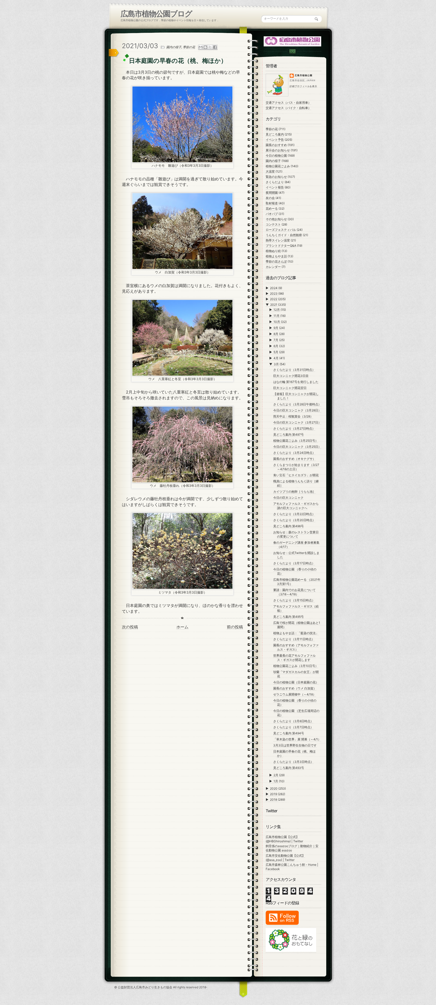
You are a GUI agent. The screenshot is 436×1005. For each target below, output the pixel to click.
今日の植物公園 (276, 155)
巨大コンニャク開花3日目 (291, 376)
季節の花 (189, 47)
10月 (277, 322)
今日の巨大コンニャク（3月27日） (297, 422)
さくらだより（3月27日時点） (294, 428)
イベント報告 (275, 187)
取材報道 (272, 203)
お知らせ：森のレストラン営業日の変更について (296, 534)
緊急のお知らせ (276, 177)
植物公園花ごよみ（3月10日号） (295, 666)
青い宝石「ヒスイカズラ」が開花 (296, 475)
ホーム (182, 626)
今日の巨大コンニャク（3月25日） (297, 447)
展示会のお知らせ (278, 150)
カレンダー (273, 267)
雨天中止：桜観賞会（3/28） (293, 416)
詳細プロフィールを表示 (303, 86)
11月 (277, 316)
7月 (276, 340)
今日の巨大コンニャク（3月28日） (297, 410)
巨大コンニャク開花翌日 (290, 388)
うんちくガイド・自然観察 (284, 235)
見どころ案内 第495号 (288, 617)
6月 (276, 346)
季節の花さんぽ (276, 261)
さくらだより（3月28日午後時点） (297, 404)
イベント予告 (275, 140)
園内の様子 (173, 47)
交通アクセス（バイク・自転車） (288, 108)
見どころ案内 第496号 (288, 526)
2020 (274, 788)
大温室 (270, 171)
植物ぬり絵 (273, 251)
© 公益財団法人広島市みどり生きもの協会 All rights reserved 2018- (161, 987)
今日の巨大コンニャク (288, 497)
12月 (277, 310)
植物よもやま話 (276, 256)
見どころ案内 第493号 (288, 768)
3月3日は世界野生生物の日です (295, 745)
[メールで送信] (200, 47)
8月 (276, 334)
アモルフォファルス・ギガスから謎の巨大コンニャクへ (296, 506)
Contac (292, 51)
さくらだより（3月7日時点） (293, 727)
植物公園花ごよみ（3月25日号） (295, 440)
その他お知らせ (276, 219)
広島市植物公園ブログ (156, 13)
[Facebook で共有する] (214, 47)
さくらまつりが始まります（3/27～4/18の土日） (296, 467)
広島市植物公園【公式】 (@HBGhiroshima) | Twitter (284, 839)
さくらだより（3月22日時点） (294, 514)
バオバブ (272, 214)
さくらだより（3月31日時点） (294, 370)
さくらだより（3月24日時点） (294, 453)
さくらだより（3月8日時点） (293, 721)
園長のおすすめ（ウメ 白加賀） (294, 688)
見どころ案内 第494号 (288, 733)
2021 (274, 304)
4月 (276, 358)
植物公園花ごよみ (278, 166)
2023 (274, 293)
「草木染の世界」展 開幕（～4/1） (297, 739)
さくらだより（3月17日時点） (294, 563)
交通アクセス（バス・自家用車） (288, 102)
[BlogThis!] (205, 47)
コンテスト (273, 224)
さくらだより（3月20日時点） (294, 520)
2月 (276, 775)
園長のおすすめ (276, 145)
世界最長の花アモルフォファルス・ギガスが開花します (294, 658)
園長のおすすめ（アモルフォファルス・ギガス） (296, 647)
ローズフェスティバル (281, 230)
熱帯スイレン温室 (278, 240)
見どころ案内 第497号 (288, 434)
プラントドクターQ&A (281, 245)
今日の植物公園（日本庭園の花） (296, 682)
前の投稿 (235, 626)
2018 (274, 799)
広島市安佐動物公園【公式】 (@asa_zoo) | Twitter (285, 858)
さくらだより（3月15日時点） (294, 600)
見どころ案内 (275, 134)
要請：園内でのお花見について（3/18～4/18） (294, 592)
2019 (274, 794)
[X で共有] (210, 47)
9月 (276, 328)
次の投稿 (130, 626)
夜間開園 (272, 192)
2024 (274, 288)
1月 (276, 781)
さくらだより (275, 182)
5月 (276, 352)
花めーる (272, 208)
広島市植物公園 (303, 75)
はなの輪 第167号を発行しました (295, 382)
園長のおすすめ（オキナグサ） (294, 459)
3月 (277, 364)
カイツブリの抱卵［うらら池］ (294, 491)
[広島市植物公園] (293, 41)
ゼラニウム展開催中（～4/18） (294, 694)
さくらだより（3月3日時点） (293, 762)
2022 (274, 299)
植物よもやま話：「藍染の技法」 (296, 633)
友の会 (270, 198)
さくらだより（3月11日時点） (294, 639)
